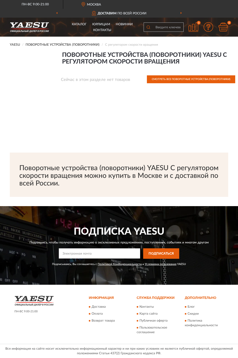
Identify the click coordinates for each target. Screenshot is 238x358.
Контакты (102, 30)
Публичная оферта (153, 321)
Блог (191, 307)
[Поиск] (148, 27)
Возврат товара (103, 321)
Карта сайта (148, 314)
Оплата (97, 314)
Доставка (99, 307)
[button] (208, 27)
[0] (223, 27)
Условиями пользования (160, 264)
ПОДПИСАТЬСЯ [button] (161, 253)
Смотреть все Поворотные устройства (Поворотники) (191, 79)
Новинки (124, 24)
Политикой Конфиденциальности (120, 264)
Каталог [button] (79, 24)
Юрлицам (101, 24)
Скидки (193, 314)
